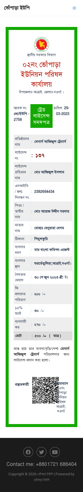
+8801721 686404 (56, 464)
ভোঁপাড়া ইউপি (17, 8)
